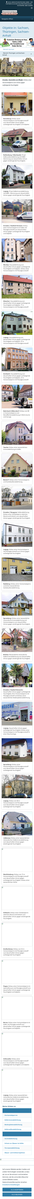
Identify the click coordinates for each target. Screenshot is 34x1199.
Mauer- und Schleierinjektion (15, 1153)
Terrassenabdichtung (12, 1148)
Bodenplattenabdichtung (13, 1125)
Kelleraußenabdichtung (13, 1129)
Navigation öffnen (7, 19)
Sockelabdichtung (11, 1139)
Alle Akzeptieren (17, 1190)
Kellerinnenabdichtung (13, 1120)
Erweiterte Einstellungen (11, 1185)
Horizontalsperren (11, 1115)
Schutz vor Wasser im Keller (14, 1143)
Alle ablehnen (17, 1194)
